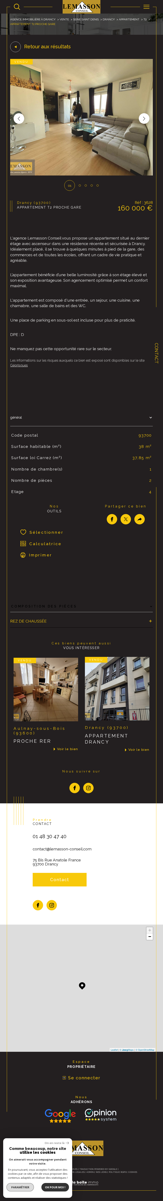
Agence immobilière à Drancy (33, 19)
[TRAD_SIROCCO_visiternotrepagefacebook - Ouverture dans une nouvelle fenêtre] (74, 788)
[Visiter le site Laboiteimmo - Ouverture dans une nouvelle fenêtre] (81, 1188)
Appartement (129, 19)
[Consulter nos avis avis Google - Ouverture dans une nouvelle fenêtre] (60, 1116)
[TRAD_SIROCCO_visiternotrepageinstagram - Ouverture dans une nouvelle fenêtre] (88, 788)
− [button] (149, 936)
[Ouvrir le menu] (146, 7)
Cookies (132, 1172)
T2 (145, 19)
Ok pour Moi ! (55, 1187)
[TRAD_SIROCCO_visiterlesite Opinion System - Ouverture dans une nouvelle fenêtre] (99, 1115)
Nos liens (101, 1172)
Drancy (109, 19)
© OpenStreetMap (145, 1049)
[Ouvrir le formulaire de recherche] (17, 6)
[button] (144, 118)
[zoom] (81, 174)
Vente (64, 19)
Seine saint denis (86, 19)
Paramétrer (20, 1187)
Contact (156, 353)
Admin (90, 1172)
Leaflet (114, 1049)
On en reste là (55, 1143)
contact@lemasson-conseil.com (62, 849)
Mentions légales (73, 1172)
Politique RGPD (117, 1172)
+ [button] (149, 930)
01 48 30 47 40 (49, 836)
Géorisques (19, 365)
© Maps (127, 1049)
